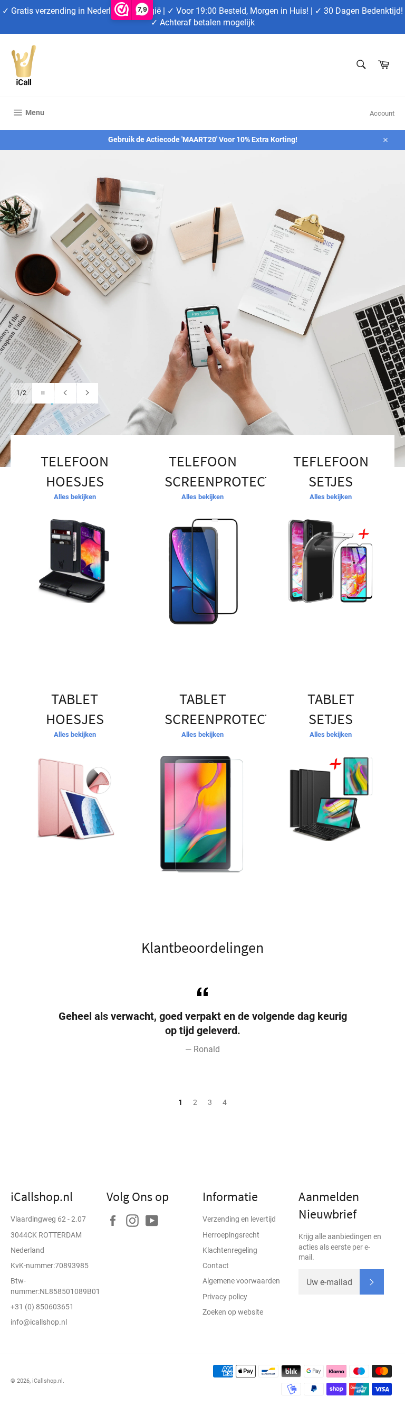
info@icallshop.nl (39, 1322)
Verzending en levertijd (239, 1219)
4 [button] (225, 1102)
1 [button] (180, 1102)
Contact (215, 1265)
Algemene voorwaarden (241, 1281)
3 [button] (210, 1102)
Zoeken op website (232, 1312)
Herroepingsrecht (230, 1235)
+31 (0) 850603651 (42, 1306)
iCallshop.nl (47, 1380)
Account (382, 113)
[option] (202, 308)
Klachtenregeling (229, 1250)
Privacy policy (224, 1296)
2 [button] (195, 1102)
